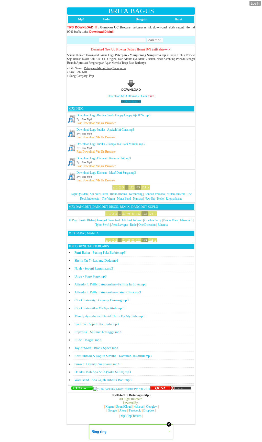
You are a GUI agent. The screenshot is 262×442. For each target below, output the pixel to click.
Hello (160, 198)
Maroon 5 (186, 220)
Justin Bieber (87, 220)
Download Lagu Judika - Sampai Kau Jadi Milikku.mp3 (111, 144)
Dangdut (141, 19)
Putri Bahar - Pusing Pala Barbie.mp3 (100, 252)
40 (128, 213)
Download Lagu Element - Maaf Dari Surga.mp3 (106, 172)
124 (143, 187)
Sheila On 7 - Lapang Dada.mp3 (96, 260)
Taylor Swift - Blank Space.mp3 (96, 348)
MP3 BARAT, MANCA (84, 233)
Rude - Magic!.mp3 (87, 340)
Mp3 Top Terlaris (131, 416)
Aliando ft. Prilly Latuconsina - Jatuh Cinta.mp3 (107, 292)
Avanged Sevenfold (108, 220)
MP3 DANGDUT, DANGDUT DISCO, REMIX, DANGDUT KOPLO (113, 207)
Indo (106, 19)
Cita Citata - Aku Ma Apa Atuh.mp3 (99, 308)
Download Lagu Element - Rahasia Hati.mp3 (104, 158)
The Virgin (108, 198)
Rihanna (163, 225)
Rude (133, 225)
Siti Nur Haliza (99, 194)
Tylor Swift (102, 225)
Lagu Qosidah (79, 194)
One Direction (147, 225)
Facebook (135, 410)
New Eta (150, 198)
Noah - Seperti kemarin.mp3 (93, 268)
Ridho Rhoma (118, 194)
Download (131, 101)
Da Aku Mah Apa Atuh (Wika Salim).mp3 (102, 372)
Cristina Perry (152, 220)
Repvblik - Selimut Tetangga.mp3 (97, 332)
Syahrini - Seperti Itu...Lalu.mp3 (96, 324)
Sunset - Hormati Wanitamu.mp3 (96, 364)
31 (133, 240)
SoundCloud (124, 406)
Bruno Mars (170, 220)
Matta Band (124, 198)
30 (128, 240)
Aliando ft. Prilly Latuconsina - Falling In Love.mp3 (110, 284)
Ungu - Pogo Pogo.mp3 (90, 276)
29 (123, 240)
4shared (139, 406)
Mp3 (81, 19)
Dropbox (148, 410)
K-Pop (73, 220)
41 (133, 213)
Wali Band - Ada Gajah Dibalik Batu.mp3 (103, 380)
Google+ (151, 406)
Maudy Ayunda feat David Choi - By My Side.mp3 (109, 316)
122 (131, 187)
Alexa (122, 410)
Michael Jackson (132, 220)
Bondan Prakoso (155, 194)
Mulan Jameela (176, 194)
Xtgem (109, 406)
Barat (178, 19)
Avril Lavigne (119, 225)
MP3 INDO (76, 108)
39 (123, 213)
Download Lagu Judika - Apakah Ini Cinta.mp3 (105, 129)
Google (112, 410)
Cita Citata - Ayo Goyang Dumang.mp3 (101, 300)
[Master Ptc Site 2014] (121, 389)
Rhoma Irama (174, 198)
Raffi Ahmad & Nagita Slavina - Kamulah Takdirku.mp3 (113, 356)
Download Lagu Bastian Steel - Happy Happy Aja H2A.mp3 (113, 115)
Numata (138, 198)
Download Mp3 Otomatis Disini (127, 96)
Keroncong (136, 194)
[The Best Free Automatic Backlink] (160, 389)
